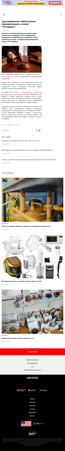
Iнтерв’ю (32, 409)
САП (14, 125)
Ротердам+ (9, 125)
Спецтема (32, 405)
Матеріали (32, 402)
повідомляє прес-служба (10, 77)
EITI (32, 366)
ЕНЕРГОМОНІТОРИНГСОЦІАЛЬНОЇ (32, 370)
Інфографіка (32, 412)
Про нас (32, 416)
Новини (32, 399)
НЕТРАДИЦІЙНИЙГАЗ (32, 363)
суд (18, 125)
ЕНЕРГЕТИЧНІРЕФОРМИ (32, 360)
